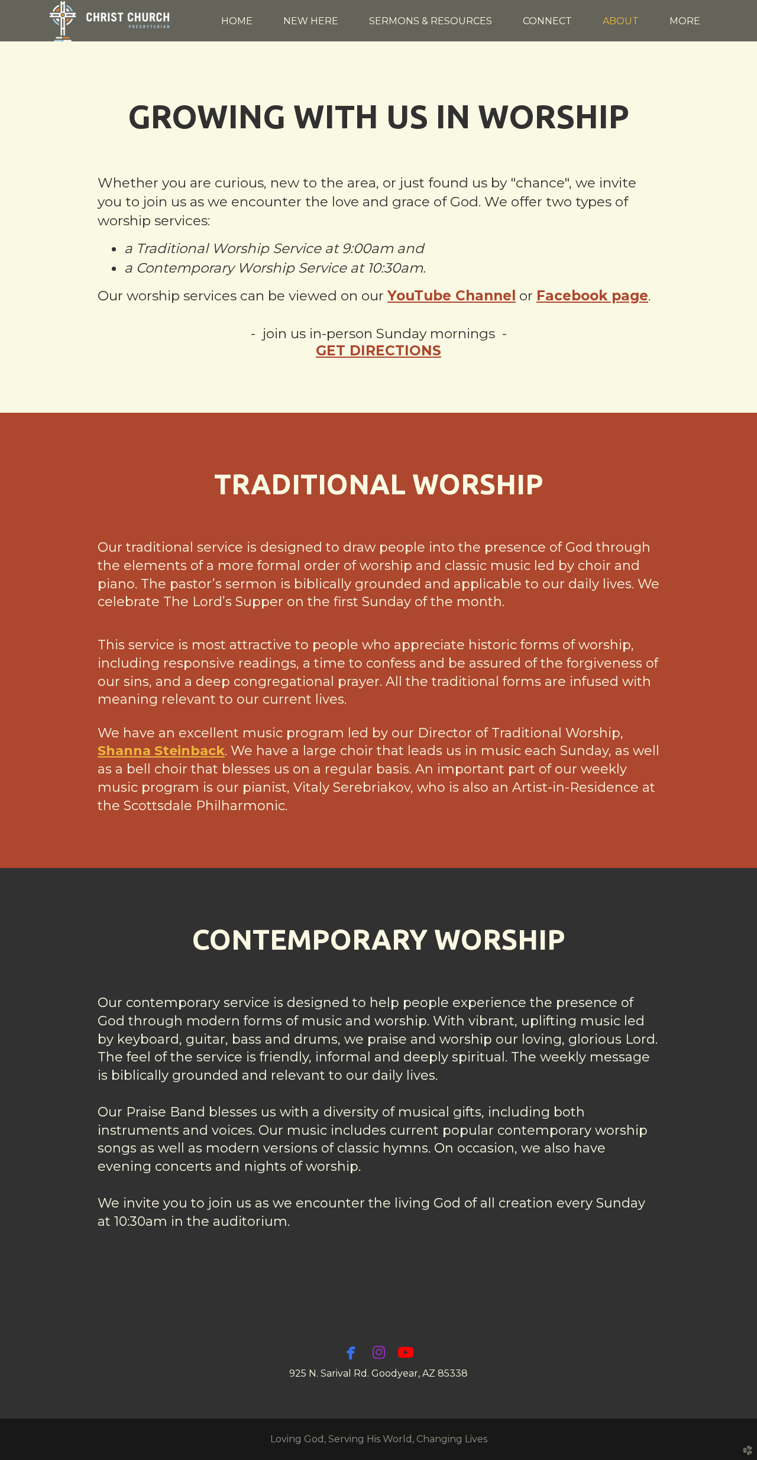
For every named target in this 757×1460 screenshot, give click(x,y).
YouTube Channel (451, 295)
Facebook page (592, 295)
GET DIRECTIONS (378, 350)
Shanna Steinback (161, 751)
